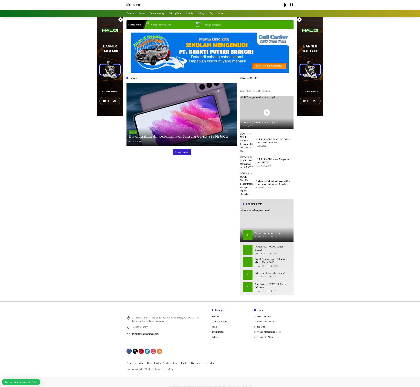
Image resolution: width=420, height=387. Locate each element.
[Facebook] (129, 351)
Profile (184, 363)
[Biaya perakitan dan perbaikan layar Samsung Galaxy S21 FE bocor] (181, 114)
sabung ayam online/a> (214, 386)
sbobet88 (238, 386)
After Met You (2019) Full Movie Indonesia (270, 286)
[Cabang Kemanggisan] (184, 25)
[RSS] (159, 351)
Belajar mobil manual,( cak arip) (270, 273)
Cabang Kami (171, 363)
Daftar (141, 363)
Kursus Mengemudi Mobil (269, 332)
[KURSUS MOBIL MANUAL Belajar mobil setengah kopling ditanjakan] (246, 184)
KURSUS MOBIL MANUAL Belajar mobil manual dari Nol (273, 141)
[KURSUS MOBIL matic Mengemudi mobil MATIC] (246, 162)
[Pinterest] (141, 351)
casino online (226, 386)
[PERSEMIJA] (133, 5)
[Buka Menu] (292, 5)
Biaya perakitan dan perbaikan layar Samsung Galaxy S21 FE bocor (178, 136)
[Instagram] (153, 351)
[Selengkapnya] (267, 85)
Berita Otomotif (264, 316)
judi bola (244, 386)
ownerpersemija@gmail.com (145, 334)
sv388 (233, 386)
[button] (284, 5)
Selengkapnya (181, 152)
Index (211, 363)
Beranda (130, 363)
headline (133, 132)
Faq (203, 363)
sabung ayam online (174, 386)
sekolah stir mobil (220, 321)
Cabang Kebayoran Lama (146, 25)
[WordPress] (147, 351)
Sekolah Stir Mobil (265, 321)
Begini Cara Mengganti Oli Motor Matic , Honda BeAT (270, 261)
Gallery (194, 363)
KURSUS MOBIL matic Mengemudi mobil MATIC (273, 161)
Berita (214, 327)
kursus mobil (218, 332)
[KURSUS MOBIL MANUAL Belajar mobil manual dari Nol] (246, 142)
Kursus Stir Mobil (265, 337)
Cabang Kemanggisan (197, 25)
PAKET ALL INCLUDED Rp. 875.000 (269, 248)
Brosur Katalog (154, 363)
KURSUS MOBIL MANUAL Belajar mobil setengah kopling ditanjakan (273, 182)
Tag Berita (261, 327)
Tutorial (215, 337)
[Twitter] (135, 351)
